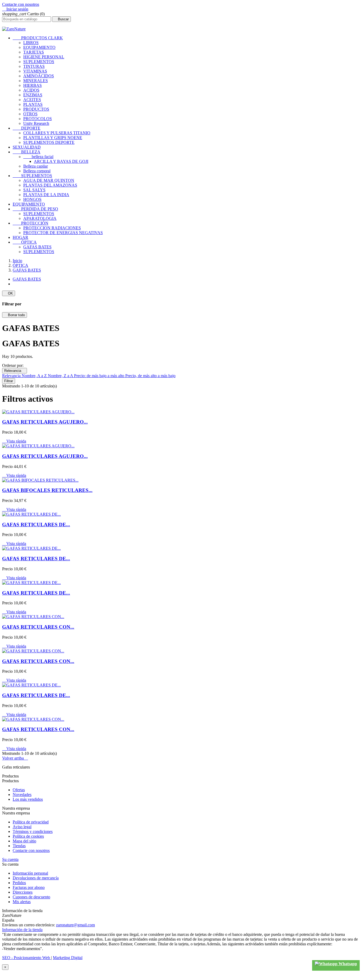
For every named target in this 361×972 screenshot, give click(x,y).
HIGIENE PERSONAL (43, 57)
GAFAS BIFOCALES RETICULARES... (47, 490)
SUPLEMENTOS (38, 61)
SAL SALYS (34, 190)
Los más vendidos (28, 799)
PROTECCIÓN (30, 223)
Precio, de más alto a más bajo (150, 375)
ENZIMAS (32, 95)
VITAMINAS (35, 71)
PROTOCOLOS (37, 118)
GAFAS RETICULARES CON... (38, 627)
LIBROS (31, 42)
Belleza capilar (35, 166)
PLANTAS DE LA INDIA (46, 194)
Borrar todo (14, 315)
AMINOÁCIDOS (38, 76)
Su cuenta (10, 859)
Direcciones (23, 892)
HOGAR (20, 237)
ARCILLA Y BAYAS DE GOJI (61, 161)
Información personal (30, 873)
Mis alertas (22, 901)
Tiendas (19, 845)
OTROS (30, 114)
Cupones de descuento (31, 897)
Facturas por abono (29, 887)
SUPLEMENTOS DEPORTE (49, 142)
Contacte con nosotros (20, 4)
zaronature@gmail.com (75, 925)
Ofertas (19, 790)
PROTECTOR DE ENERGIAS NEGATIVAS (63, 232)
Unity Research (36, 123)
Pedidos (19, 882)
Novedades (22, 794)
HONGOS (32, 199)
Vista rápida (14, 441)
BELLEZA (26, 152)
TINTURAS (34, 66)
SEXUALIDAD (27, 147)
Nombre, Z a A (61, 375)
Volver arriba (15, 758)
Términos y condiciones (33, 831)
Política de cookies (28, 836)
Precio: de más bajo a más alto (99, 375)
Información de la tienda (22, 929)
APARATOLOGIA (40, 218)
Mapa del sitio (24, 841)
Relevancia (14, 371)
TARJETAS (33, 52)
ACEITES (32, 99)
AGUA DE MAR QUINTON (48, 180)
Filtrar (8, 381)
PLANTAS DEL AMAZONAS (50, 185)
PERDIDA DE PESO (35, 209)
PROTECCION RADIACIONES (52, 228)
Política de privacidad (31, 822)
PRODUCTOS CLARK (38, 38)
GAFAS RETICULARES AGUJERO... (45, 422)
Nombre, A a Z (35, 375)
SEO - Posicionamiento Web (26, 957)
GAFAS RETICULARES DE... (36, 524)
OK (8, 293)
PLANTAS (33, 104)
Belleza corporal (36, 171)
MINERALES (35, 80)
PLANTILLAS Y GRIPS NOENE (52, 137)
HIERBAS (32, 85)
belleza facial (38, 156)
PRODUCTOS (36, 109)
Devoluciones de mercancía (36, 878)
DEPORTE (26, 128)
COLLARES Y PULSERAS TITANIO (56, 133)
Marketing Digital (67, 957)
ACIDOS (31, 90)
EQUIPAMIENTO (39, 47)
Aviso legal (22, 826)
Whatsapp (347, 963)
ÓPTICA (25, 242)
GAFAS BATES (37, 247)
